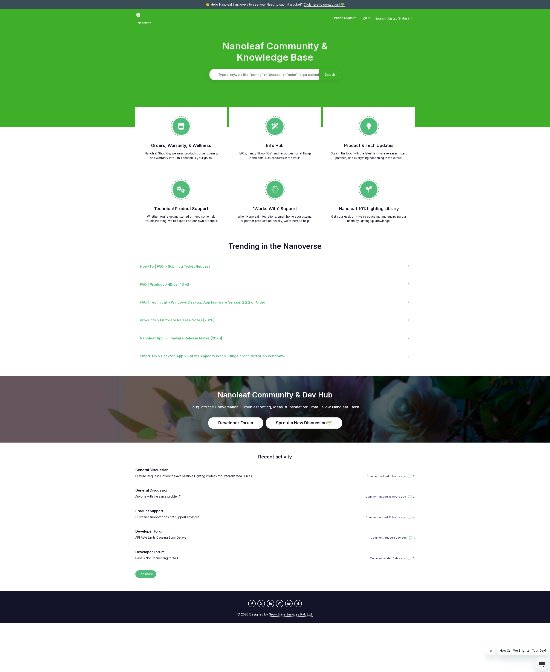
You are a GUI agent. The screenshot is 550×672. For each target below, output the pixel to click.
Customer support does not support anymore (167, 517)
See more (147, 574)
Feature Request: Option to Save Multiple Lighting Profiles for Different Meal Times (193, 476)
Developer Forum (235, 422)
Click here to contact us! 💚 (324, 4)
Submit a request (343, 18)
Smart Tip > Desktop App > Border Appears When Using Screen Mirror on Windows (212, 356)
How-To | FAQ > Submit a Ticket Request (175, 266)
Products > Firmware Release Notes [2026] (177, 320)
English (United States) (392, 18)
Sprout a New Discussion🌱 (304, 422)
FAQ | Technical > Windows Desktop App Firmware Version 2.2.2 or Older (202, 302)
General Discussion (151, 470)
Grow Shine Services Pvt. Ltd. (291, 614)
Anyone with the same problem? (158, 496)
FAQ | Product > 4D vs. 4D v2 (164, 284)
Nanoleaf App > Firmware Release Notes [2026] (181, 338)
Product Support (149, 511)
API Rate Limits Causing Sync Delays (160, 537)
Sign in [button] (365, 18)
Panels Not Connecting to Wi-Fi (157, 558)
